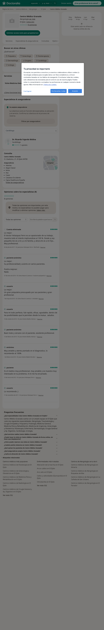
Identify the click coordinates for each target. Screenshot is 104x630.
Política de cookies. (50, 85)
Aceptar (75, 91)
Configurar (28, 91)
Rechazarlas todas (59, 91)
